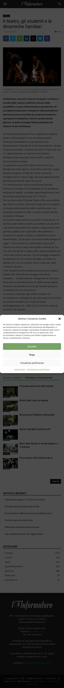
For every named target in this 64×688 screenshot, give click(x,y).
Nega (32, 354)
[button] (59, 318)
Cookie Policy (20, 369)
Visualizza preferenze (32, 362)
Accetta (32, 346)
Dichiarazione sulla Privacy (38, 369)
